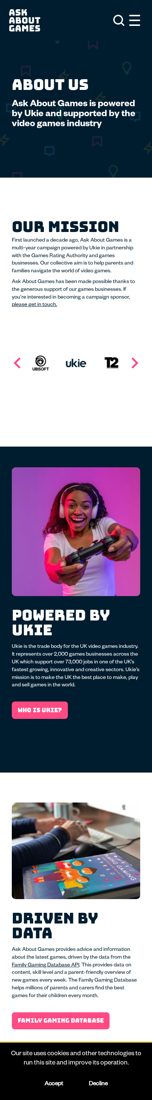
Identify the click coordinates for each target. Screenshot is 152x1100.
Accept (53, 1084)
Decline (98, 1084)
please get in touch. (34, 305)
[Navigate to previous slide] (17, 363)
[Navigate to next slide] (135, 363)
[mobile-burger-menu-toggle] (134, 20)
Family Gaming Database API (45, 966)
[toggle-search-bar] (118, 20)
